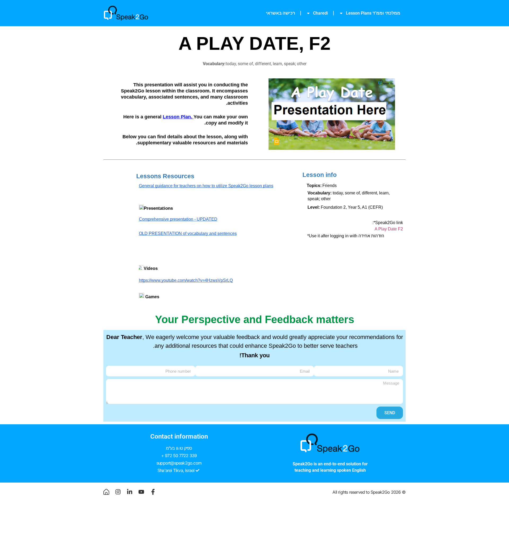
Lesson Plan (177, 116)
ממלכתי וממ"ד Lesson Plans (373, 13)
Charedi (320, 13)
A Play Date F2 (389, 229)
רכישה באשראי (280, 13)
